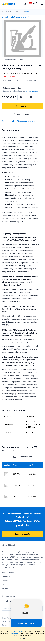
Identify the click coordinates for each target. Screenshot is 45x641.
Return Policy (6, 618)
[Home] (8, 3)
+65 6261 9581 (10, 596)
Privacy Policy (17, 631)
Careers (5, 581)
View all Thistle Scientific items (14, 17)
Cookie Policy (14, 633)
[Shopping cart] (37, 3)
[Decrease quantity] (21, 97)
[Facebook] (3, 601)
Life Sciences (11, 12)
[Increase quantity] (31, 97)
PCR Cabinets (29, 12)
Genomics (20, 12)
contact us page (32, 91)
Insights (5, 589)
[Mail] (7, 601)
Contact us (6, 577)
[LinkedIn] (11, 601)
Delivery (5, 585)
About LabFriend (8, 573)
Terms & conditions (8, 621)
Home (4, 12)
